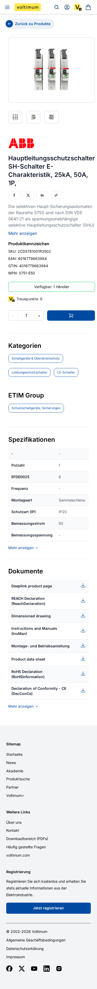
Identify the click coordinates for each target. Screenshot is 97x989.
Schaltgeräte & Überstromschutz (36, 358)
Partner (12, 787)
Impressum (15, 957)
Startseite (14, 754)
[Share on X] (28, 195)
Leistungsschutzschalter (29, 372)
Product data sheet (28, 659)
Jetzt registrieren (48, 908)
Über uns (13, 822)
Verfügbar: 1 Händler (51, 286)
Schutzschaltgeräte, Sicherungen (36, 408)
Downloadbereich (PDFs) (27, 838)
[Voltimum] (27, 7)
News (11, 762)
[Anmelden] (67, 7)
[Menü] (7, 7)
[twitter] (22, 968)
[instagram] (59, 968)
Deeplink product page (31, 586)
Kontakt (12, 830)
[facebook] (9, 968)
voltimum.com (18, 855)
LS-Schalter (66, 372)
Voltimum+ (15, 795)
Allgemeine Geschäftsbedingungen (35, 940)
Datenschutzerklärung (25, 949)
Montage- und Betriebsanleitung (40, 646)
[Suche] (56, 7)
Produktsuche (18, 779)
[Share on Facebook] (14, 195)
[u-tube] (34, 968)
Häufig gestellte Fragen (26, 847)
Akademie (14, 771)
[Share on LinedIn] (42, 195)
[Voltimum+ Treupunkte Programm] (78, 7)
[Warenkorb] (88, 7)
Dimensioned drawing (31, 616)
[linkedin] (46, 968)
